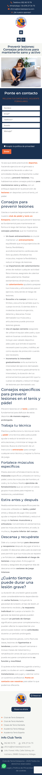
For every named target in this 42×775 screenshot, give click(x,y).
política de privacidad (24, 146)
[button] (21, 32)
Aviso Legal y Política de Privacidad (17, 768)
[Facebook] (19, 40)
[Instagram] (23, 40)
